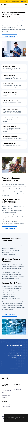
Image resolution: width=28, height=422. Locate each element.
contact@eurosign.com (7, 403)
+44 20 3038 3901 (12, 1)
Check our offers (10, 36)
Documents (4, 397)
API (14, 391)
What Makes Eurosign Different (7, 391)
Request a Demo (17, 389)
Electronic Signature (6, 388)
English (24, 1)
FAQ (15, 387)
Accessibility (17, 1)
